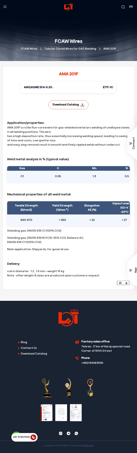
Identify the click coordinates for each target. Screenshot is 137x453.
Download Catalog (66, 105)
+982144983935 (92, 363)
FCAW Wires (29, 49)
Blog (24, 342)
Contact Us (29, 348)
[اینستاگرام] (61, 433)
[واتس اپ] (76, 433)
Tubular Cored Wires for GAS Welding (70, 49)
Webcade (88, 445)
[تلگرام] (68, 433)
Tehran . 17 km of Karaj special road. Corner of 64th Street (106, 349)
